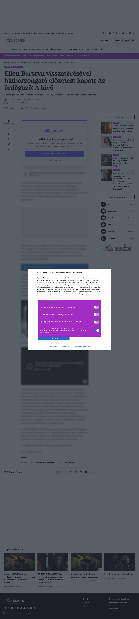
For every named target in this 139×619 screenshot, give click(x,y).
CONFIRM (54, 338)
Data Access (66, 346)
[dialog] (69, 309)
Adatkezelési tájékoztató (82, 346)
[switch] (96, 307)
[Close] (107, 273)
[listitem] (69, 302)
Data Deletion (53, 346)
